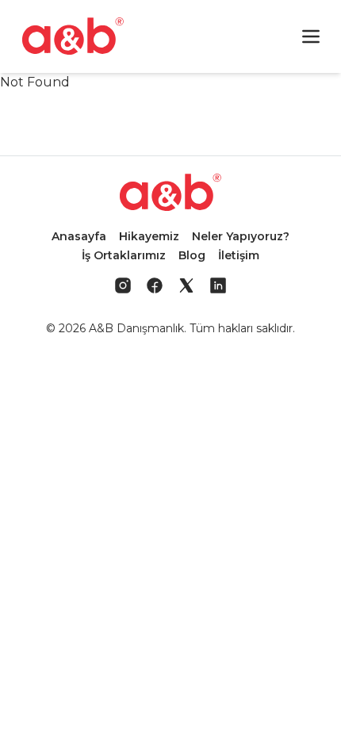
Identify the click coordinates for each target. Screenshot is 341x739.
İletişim (238, 255)
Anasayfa (79, 236)
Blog (191, 255)
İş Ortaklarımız (124, 255)
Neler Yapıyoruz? (240, 236)
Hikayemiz (149, 236)
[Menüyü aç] (310, 36)
